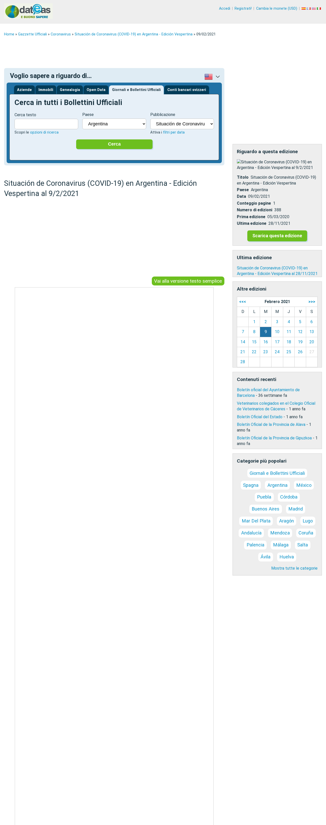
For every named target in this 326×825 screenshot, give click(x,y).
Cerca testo (25, 114)
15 (254, 341)
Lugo (308, 520)
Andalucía (251, 532)
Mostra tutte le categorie (294, 568)
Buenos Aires (265, 509)
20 (311, 341)
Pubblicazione (162, 114)
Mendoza (280, 532)
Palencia (255, 544)
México (303, 485)
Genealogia (70, 90)
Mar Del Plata (256, 520)
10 (277, 331)
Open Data (96, 90)
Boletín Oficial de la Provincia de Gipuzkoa (274, 438)
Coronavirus (61, 34)
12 (300, 331)
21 (242, 351)
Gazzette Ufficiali (32, 34)
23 (265, 351)
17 (277, 341)
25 (289, 351)
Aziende (24, 90)
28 (242, 361)
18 (289, 341)
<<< (242, 301)
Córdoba (288, 497)
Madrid (295, 509)
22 (254, 351)
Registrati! (243, 8)
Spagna (251, 485)
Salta (302, 544)
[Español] (304, 8)
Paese (88, 114)
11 (289, 331)
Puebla (264, 497)
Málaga (281, 544)
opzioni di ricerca (44, 132)
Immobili (45, 90)
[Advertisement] (157, 52)
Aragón (286, 520)
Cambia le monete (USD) (276, 8)
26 (300, 351)
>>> (311, 301)
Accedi (224, 8)
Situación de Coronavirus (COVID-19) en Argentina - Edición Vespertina (134, 34)
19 (300, 341)
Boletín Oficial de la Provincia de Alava (271, 424)
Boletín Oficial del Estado (259, 416)
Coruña (305, 532)
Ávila (265, 556)
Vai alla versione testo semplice (188, 281)
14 (242, 341)
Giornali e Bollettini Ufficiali (136, 90)
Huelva (286, 556)
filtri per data (174, 132)
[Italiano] (319, 8)
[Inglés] (314, 8)
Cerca (114, 144)
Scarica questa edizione (277, 235)
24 (277, 351)
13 (311, 331)
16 (265, 341)
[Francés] (309, 8)
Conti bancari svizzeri (186, 90)
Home (9, 34)
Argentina (277, 485)
